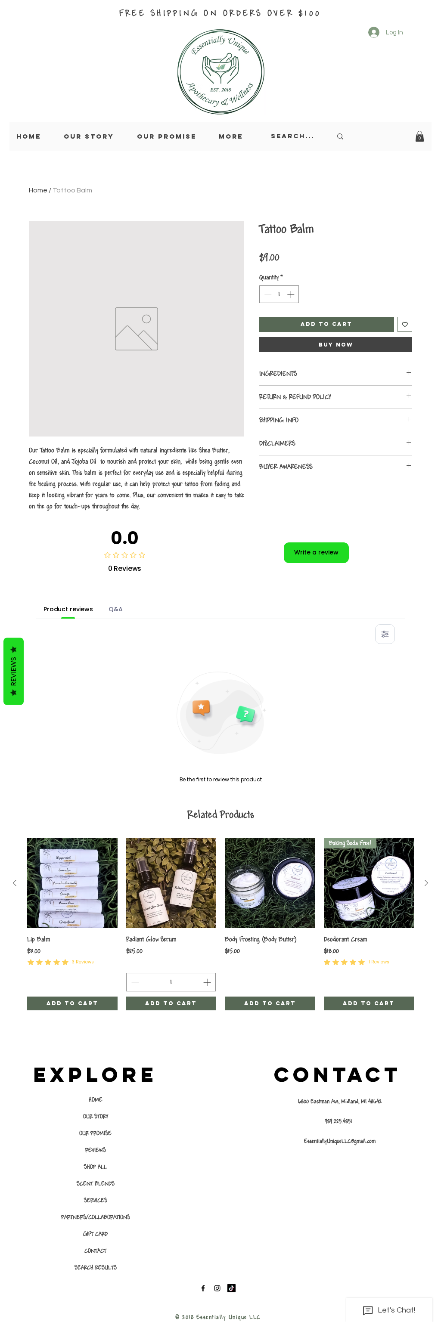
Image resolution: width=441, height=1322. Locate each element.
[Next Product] (426, 883)
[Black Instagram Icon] (217, 1288)
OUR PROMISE (95, 1133)
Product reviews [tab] (68, 609)
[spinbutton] (279, 294)
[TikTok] (231, 1288)
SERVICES (95, 1200)
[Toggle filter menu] (385, 634)
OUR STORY (95, 1117)
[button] (419, 136)
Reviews (14, 671)
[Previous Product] (14, 883)
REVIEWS (95, 1150)
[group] (220, 924)
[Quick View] (72, 883)
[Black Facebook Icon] (203, 1288)
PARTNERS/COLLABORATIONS (95, 1217)
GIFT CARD (95, 1234)
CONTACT (95, 1251)
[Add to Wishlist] (405, 324)
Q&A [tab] (116, 609)
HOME (95, 1100)
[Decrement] (267, 294)
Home (38, 190)
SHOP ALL (95, 1167)
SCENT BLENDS (96, 1184)
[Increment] (291, 294)
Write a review (316, 552)
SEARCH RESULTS (96, 1268)
